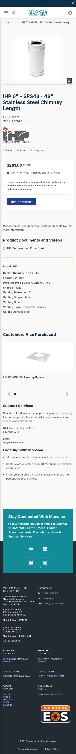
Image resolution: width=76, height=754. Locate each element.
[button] (9, 394)
